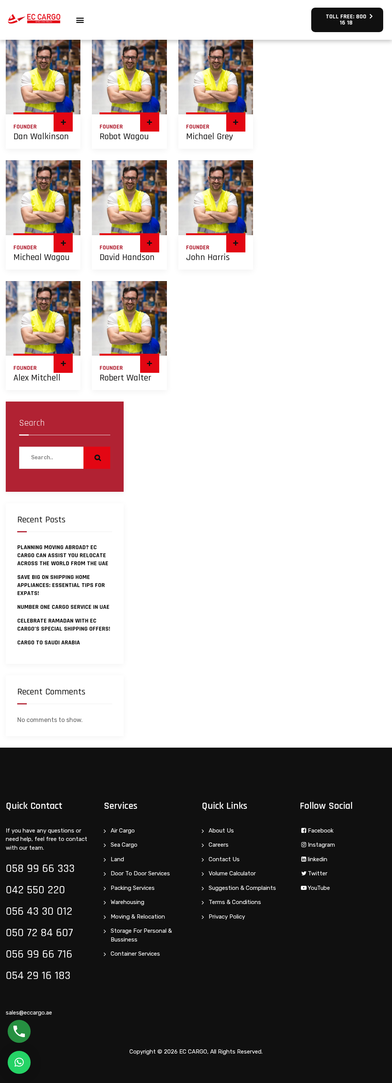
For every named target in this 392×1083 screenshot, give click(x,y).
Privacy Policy (227, 916)
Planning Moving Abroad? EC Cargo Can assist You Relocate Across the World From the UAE (62, 555)
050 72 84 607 (39, 932)
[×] (19, 1062)
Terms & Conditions (235, 902)
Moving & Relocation (138, 916)
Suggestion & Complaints (242, 888)
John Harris (208, 257)
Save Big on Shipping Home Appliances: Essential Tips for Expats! (61, 585)
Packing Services (133, 888)
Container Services (135, 953)
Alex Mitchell (36, 378)
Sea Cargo (124, 844)
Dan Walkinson (41, 136)
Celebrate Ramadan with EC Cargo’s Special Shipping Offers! (63, 625)
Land (117, 859)
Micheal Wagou (41, 257)
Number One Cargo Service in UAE (63, 607)
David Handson (127, 257)
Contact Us (224, 859)
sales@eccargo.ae (29, 1012)
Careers (219, 844)
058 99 (24, 868)
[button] (80, 20)
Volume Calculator (232, 873)
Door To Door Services (140, 873)
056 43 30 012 (39, 911)
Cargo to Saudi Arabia (48, 643)
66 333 (58, 868)
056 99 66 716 (39, 954)
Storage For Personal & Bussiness (141, 935)
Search (32, 423)
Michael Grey (209, 136)
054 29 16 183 (38, 975)
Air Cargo (123, 830)
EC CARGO (193, 1051)
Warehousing (127, 902)
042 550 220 (35, 890)
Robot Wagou (124, 136)
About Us (221, 830)
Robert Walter (125, 378)
